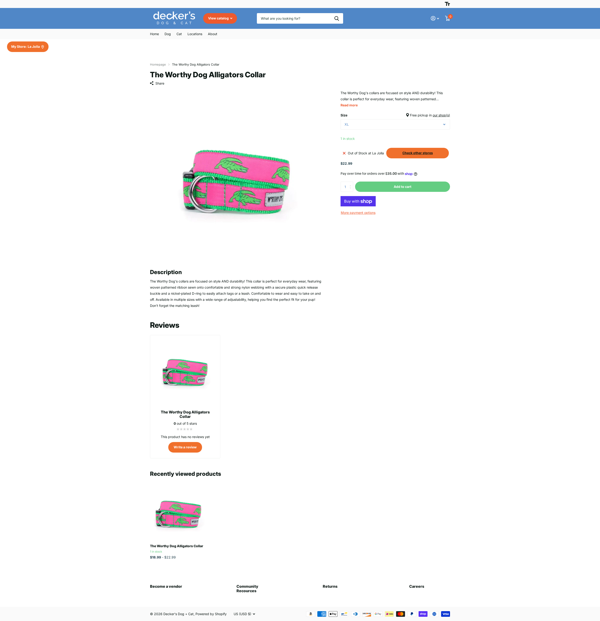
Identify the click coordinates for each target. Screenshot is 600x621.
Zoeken (336, 18)
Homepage (158, 64)
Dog (168, 34)
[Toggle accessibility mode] (447, 4)
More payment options (358, 213)
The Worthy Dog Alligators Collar (176, 546)
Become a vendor (166, 586)
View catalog (218, 18)
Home (154, 34)
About (212, 34)
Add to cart (402, 187)
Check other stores (417, 153)
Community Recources (247, 588)
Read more (349, 105)
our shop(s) (441, 115)
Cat (179, 34)
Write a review (185, 447)
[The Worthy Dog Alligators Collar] (178, 511)
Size (395, 115)
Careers (416, 586)
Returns (330, 586)
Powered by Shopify (211, 614)
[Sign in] (435, 18)
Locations (195, 34)
